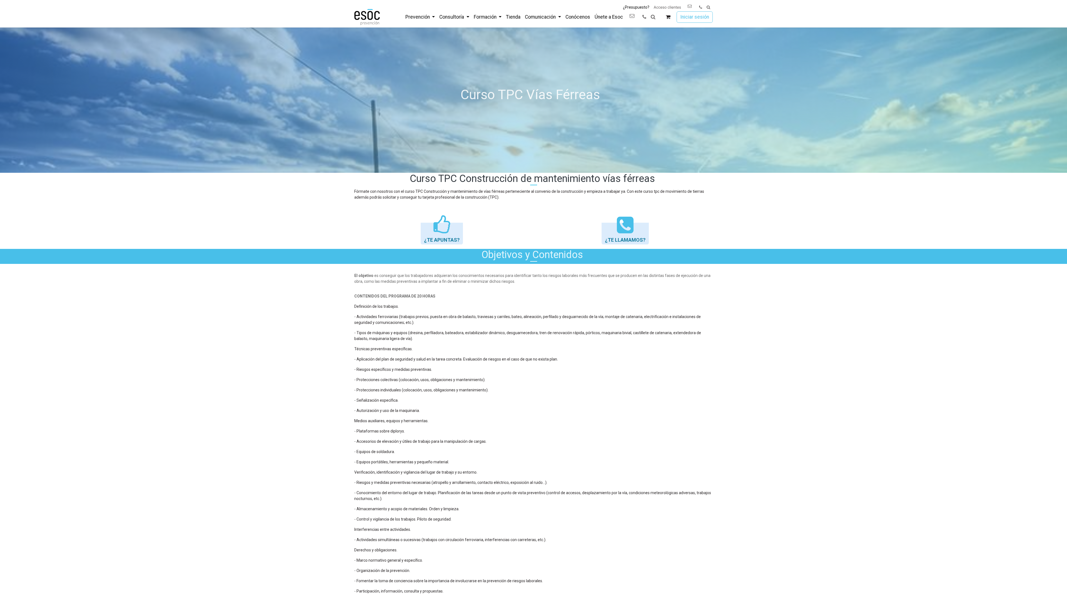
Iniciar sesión (694, 17)
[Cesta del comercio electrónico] (668, 17)
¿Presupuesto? (636, 7)
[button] (708, 7)
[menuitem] (420, 17)
